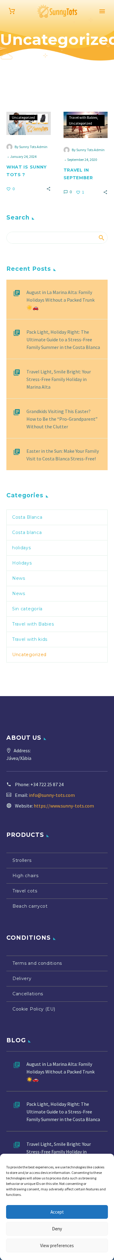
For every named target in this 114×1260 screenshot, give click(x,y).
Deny (57, 1229)
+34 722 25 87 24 (47, 784)
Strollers (21, 860)
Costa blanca (27, 532)
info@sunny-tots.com (52, 795)
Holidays (22, 563)
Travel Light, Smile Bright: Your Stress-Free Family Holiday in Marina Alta (58, 379)
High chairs (25, 875)
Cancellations (27, 994)
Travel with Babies (83, 117)
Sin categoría (27, 609)
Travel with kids (29, 639)
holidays (21, 547)
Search (101, 238)
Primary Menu (102, 11)
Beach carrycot (30, 906)
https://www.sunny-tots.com (64, 806)
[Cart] (11, 11)
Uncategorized (23, 117)
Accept (57, 1212)
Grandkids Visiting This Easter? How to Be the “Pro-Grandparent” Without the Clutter (62, 419)
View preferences (57, 1245)
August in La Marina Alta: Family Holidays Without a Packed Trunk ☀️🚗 (60, 299)
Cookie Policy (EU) (33, 1009)
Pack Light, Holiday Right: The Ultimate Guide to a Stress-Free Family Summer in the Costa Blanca (63, 339)
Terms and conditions (37, 963)
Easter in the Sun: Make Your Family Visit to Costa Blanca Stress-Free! (62, 455)
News (18, 578)
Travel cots (24, 891)
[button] (48, 188)
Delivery (22, 978)
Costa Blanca (27, 517)
